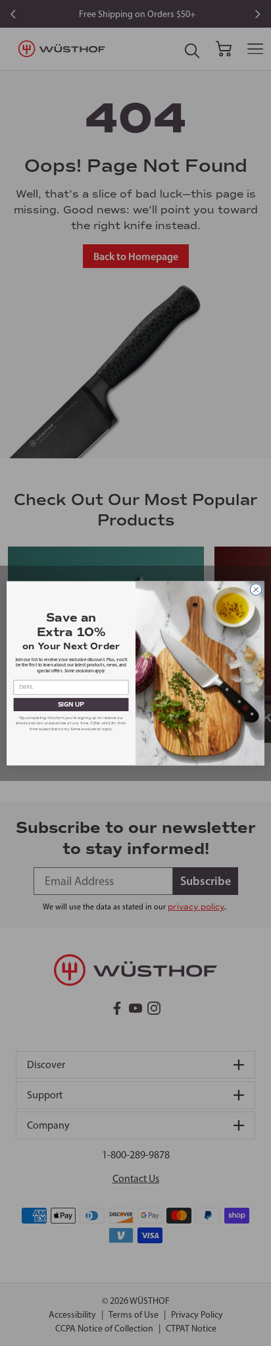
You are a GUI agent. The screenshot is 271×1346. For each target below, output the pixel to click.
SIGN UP (71, 704)
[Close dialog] (256, 589)
